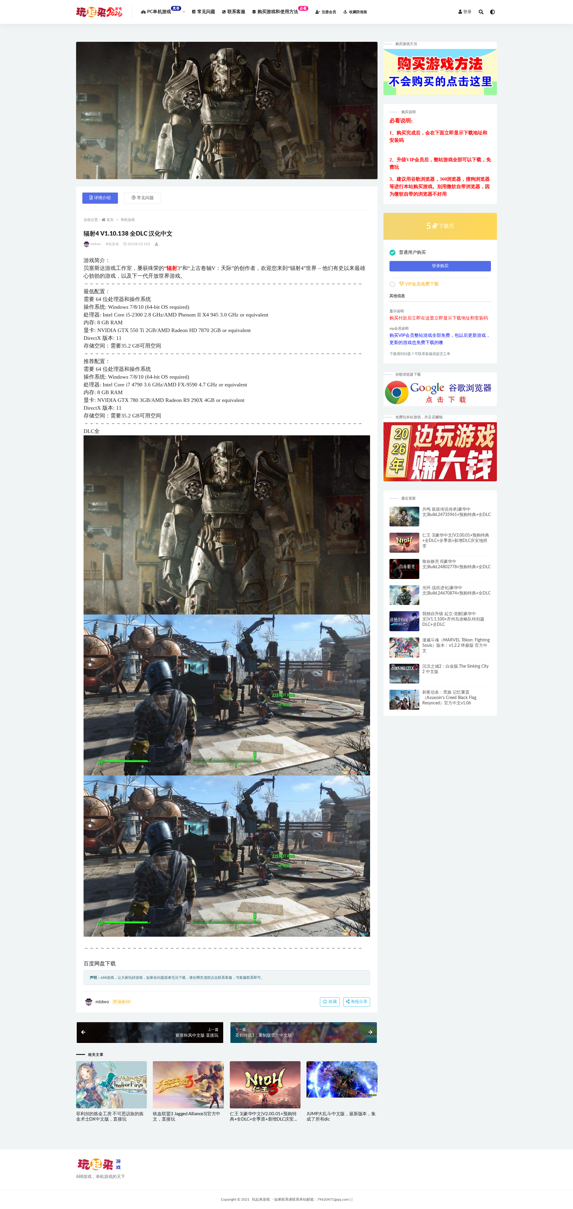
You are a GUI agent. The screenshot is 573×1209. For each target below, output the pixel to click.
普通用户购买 (412, 252)
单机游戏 (128, 220)
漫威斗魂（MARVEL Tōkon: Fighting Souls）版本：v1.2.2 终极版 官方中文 (456, 645)
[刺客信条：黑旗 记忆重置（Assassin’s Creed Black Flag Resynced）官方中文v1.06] (404, 701)
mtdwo (95, 244)
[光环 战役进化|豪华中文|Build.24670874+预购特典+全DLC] (404, 598)
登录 (467, 12)
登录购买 (440, 266)
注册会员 (329, 12)
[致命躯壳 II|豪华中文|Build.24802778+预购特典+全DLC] (404, 571)
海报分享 (358, 1002)
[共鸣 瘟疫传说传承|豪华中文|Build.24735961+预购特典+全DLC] (404, 519)
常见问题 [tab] (145, 198)
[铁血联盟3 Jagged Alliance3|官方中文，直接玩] (188, 1085)
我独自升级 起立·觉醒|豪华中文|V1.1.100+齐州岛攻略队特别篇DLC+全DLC (453, 619)
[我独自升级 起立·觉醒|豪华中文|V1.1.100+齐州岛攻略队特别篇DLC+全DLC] (404, 623)
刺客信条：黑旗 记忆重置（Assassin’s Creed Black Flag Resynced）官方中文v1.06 (449, 697)
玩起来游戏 (261, 1199)
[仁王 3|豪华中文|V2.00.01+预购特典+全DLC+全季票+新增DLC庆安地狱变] (265, 1087)
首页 (110, 220)
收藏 (332, 1002)
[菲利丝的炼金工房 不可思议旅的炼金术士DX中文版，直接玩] (111, 1084)
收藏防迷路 (358, 12)
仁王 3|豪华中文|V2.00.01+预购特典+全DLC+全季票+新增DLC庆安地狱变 (264, 1119)
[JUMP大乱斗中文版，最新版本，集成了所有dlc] (341, 1079)
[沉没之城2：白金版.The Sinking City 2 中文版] (404, 678)
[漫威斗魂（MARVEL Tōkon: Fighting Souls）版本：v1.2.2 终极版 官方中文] (404, 648)
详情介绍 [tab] (102, 198)
